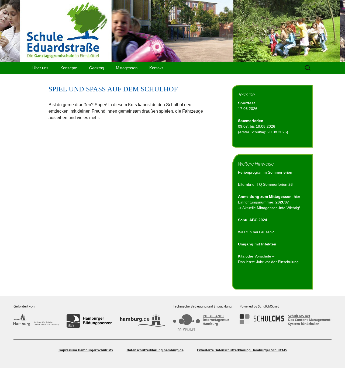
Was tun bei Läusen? (256, 232)
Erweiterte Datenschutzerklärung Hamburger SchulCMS (242, 350)
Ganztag (96, 68)
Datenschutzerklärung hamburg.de (155, 350)
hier (297, 196)
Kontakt (156, 68)
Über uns (40, 68)
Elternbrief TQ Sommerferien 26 (265, 184)
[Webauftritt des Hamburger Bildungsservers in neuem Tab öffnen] (89, 321)
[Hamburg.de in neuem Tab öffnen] (142, 321)
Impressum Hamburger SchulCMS (85, 350)
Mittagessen (126, 68)
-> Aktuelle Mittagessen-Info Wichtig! (269, 208)
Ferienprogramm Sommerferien (265, 172)
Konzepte (68, 68)
